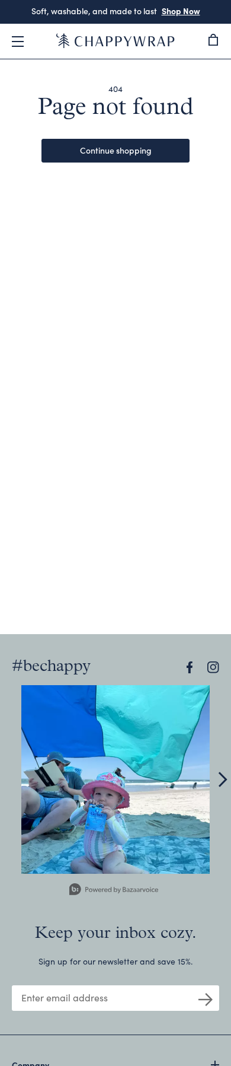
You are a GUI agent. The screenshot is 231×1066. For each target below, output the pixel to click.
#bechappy (51, 666)
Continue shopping (116, 150)
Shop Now (181, 11)
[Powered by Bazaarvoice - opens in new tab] (113, 890)
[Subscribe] (205, 998)
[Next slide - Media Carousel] (222, 779)
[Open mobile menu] (18, 41)
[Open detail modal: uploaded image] (115, 779)
